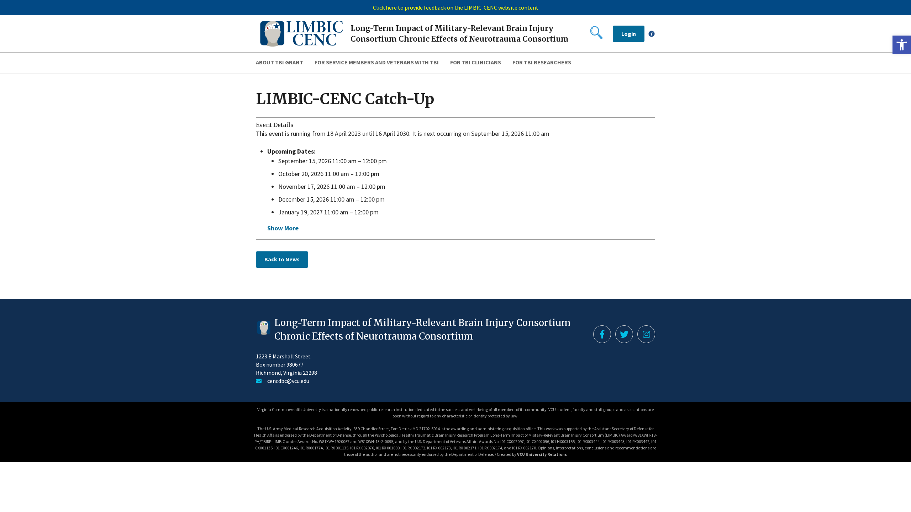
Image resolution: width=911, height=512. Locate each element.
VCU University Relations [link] (542, 454)
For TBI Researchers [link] (541, 62)
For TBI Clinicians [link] (475, 62)
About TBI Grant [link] (279, 62)
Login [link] (628, 33)
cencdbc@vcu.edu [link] (288, 380)
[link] (901, 45)
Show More (283, 228)
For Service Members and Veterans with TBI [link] (377, 62)
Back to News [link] (282, 259)
